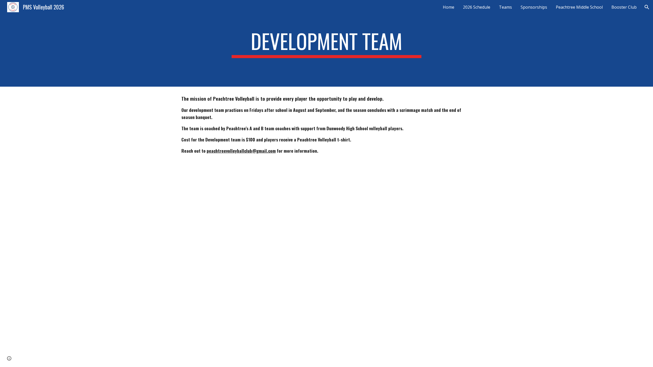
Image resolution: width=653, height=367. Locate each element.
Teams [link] (505, 7)
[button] (647, 7)
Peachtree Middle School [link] (579, 7)
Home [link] (448, 7)
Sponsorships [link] (534, 7)
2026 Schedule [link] (476, 7)
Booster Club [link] (624, 7)
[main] (326, 43)
